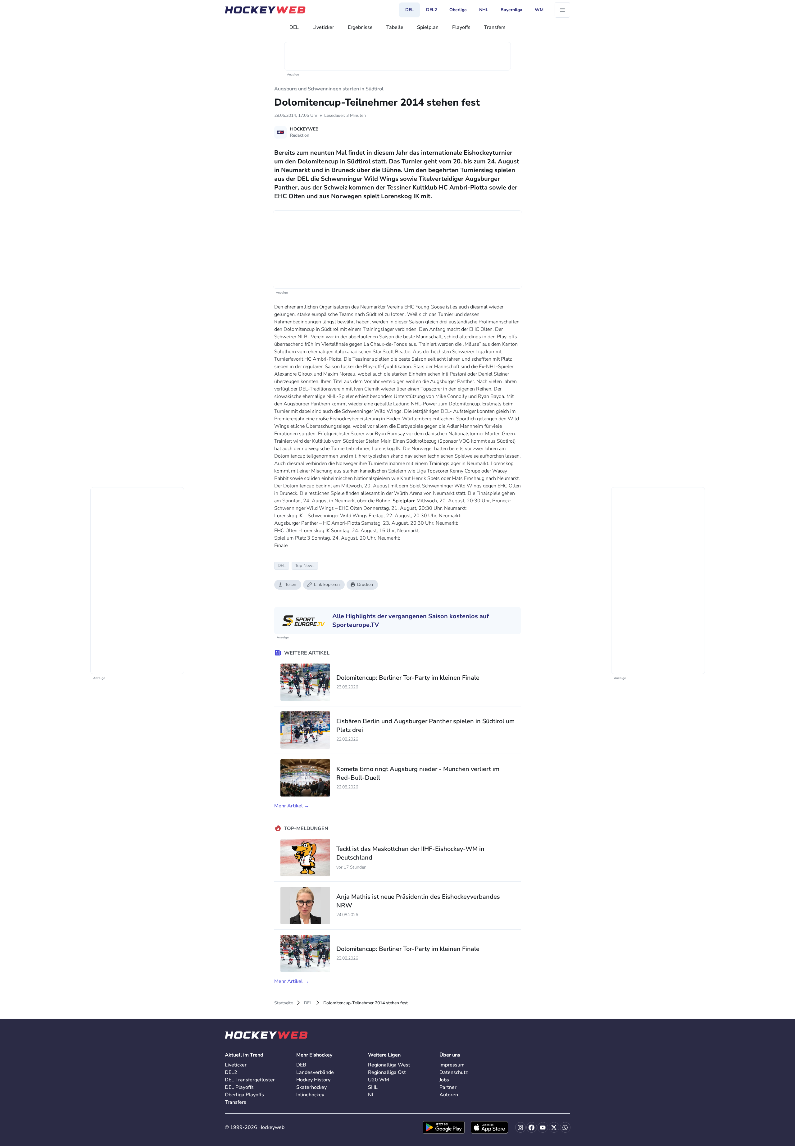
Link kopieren (327, 584)
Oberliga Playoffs (244, 1094)
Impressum (452, 1065)
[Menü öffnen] (562, 10)
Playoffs (461, 27)
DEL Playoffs (239, 1087)
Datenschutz (453, 1072)
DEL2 (231, 1072)
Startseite (283, 1003)
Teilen (290, 584)
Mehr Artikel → (291, 805)
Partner (448, 1087)
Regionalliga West (389, 1065)
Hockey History (313, 1079)
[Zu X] (554, 1127)
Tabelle (394, 27)
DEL (294, 27)
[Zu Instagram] (520, 1127)
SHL (373, 1087)
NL (371, 1094)
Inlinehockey (310, 1094)
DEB (301, 1065)
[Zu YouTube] (543, 1127)
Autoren (448, 1094)
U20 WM (378, 1079)
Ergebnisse (360, 27)
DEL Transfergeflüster (250, 1079)
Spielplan (427, 27)
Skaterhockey (311, 1087)
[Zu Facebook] (532, 1127)
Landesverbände (315, 1072)
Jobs (444, 1079)
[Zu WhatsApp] (565, 1127)
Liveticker (323, 27)
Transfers (495, 27)
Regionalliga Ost (387, 1072)
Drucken (365, 584)
